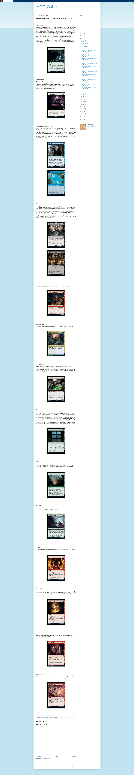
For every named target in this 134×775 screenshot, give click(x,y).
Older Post (74, 756)
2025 (83, 33)
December (84, 41)
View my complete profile (91, 126)
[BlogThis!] (52, 717)
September (84, 46)
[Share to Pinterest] (56, 717)
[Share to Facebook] (55, 717)
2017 (83, 111)
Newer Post (39, 756)
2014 (83, 116)
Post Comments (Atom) (45, 758)
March (83, 101)
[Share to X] (53, 717)
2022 (83, 38)
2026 (83, 32)
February (84, 102)
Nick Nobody (90, 124)
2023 (83, 36)
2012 (83, 119)
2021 (83, 40)
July (83, 94)
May (83, 97)
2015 (83, 114)
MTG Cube (46, 6)
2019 (83, 108)
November (84, 43)
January (84, 104)
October (84, 44)
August (83, 93)
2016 (83, 113)
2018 (83, 109)
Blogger (72, 766)
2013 (83, 117)
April (83, 99)
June (83, 96)
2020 (83, 106)
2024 (83, 35)
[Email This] (51, 717)
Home (56, 756)
